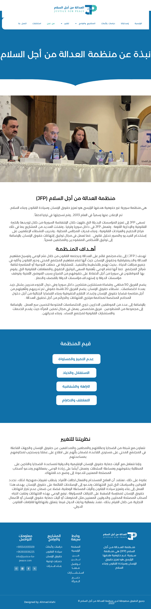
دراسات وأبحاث (108, 23)
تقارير (66, 23)
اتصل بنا (22, 23)
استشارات (36, 23)
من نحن (51, 23)
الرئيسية (138, 23)
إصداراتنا (125, 23)
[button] (76, 359)
